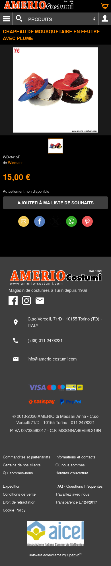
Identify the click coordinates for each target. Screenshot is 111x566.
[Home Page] (55, 277)
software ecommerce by (55, 554)
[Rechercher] (19, 18)
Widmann (15, 162)
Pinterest (87, 221)
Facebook (39, 221)
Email (23, 221)
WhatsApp (71, 221)
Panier (104, 6)
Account (104, 18)
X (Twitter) (55, 223)
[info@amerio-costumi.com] (55, 359)
